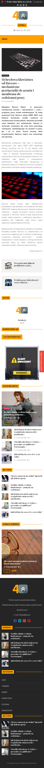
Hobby (4, 692)
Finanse (5, 686)
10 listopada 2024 (11, 567)
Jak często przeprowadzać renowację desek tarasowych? (20, 562)
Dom (5, 557)
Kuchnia (6, 408)
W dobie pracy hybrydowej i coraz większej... (26, 281)
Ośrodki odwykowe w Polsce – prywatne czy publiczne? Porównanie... (27, 444)
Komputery (5, 75)
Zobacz (8, 422)
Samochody (7, 710)
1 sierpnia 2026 (21, 460)
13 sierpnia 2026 (21, 438)
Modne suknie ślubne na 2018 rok (19, 2)
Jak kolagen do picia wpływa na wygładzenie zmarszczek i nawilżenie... (27, 432)
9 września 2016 (8, 101)
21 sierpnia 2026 (11, 418)
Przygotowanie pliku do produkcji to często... (24, 264)
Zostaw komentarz (12, 337)
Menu (4, 39)
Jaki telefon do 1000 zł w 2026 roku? (26, 512)
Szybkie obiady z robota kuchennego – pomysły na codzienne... (21, 413)
